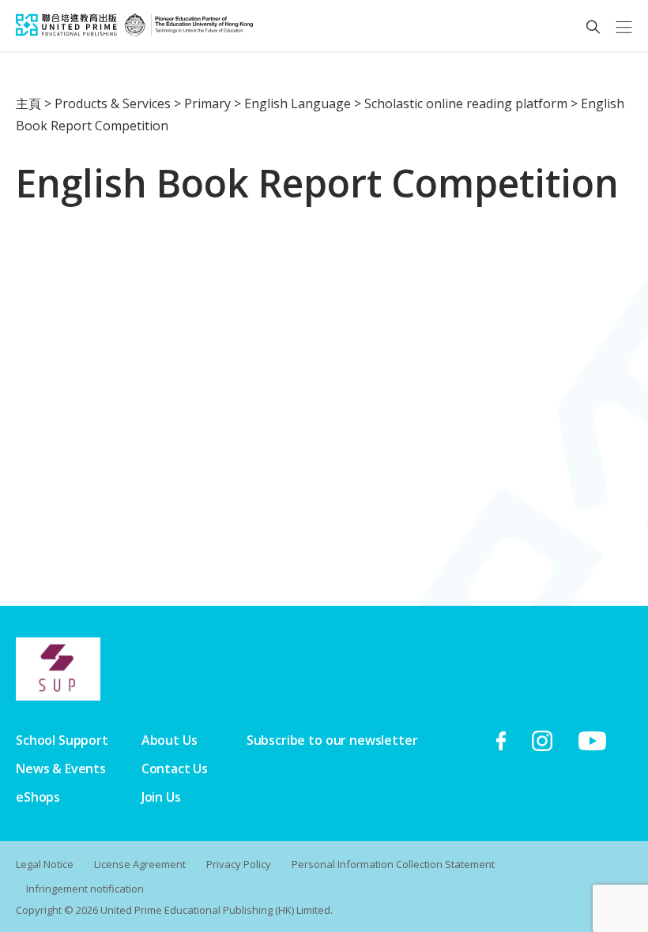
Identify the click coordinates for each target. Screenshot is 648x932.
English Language (297, 103)
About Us (169, 740)
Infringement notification (85, 888)
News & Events (61, 768)
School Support (62, 740)
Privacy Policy (238, 864)
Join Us (161, 797)
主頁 (28, 103)
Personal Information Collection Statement (393, 864)
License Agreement (140, 864)
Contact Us (174, 768)
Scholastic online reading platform (465, 103)
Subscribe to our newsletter (332, 740)
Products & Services (113, 103)
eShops (38, 797)
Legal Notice (44, 864)
